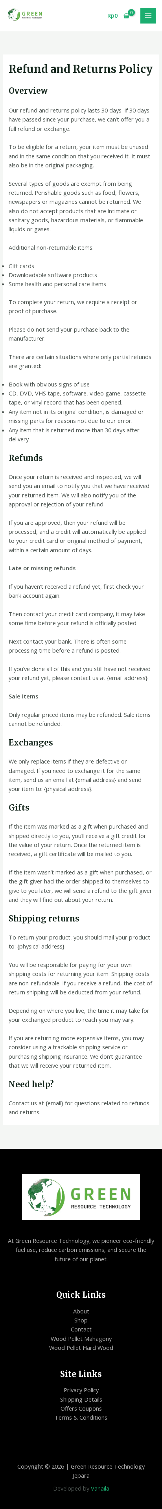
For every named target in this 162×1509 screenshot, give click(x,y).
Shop (81, 1320)
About (81, 1311)
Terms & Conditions (81, 1417)
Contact (81, 1329)
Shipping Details (81, 1399)
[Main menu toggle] (148, 16)
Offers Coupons (81, 1408)
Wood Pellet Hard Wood (81, 1347)
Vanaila (100, 1488)
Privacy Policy (81, 1390)
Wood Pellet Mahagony (81, 1338)
